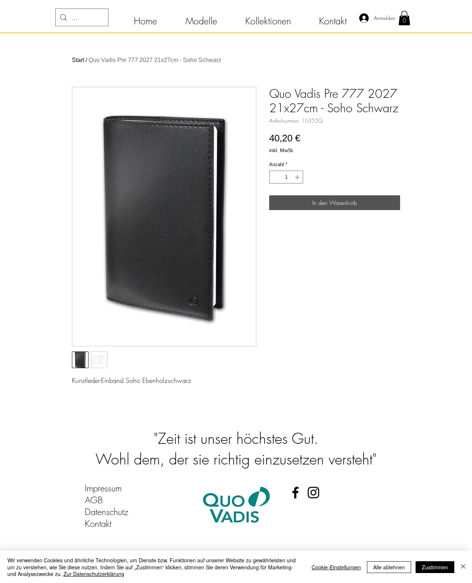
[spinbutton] (286, 177)
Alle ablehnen (389, 567)
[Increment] (298, 177)
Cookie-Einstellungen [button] (336, 567)
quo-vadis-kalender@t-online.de (141, 535)
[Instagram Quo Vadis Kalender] (313, 492)
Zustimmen (435, 567)
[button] (145, 17)
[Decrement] (274, 177)
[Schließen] (463, 567)
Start (78, 60)
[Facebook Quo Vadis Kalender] (295, 492)
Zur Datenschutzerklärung (93, 573)
